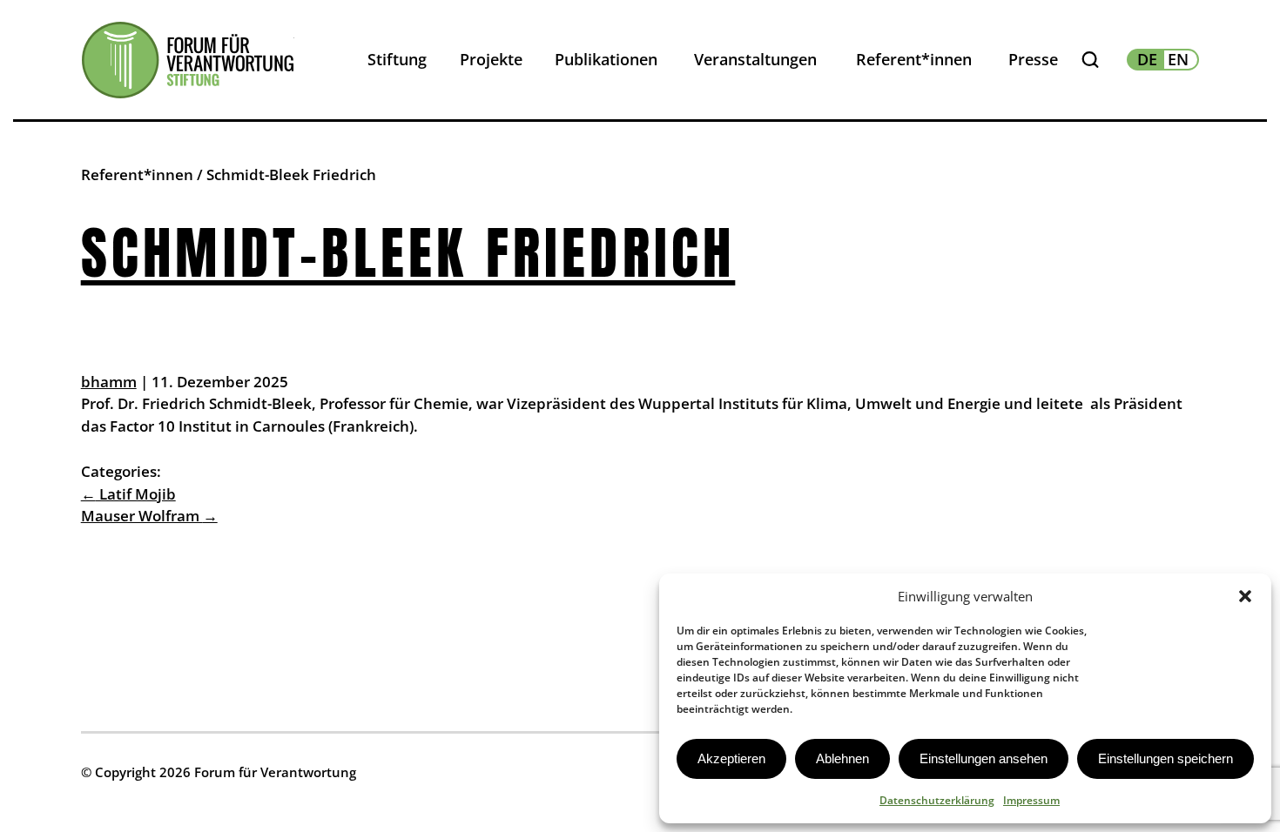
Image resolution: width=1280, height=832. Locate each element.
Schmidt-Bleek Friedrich (408, 253)
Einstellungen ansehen (984, 758)
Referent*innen (137, 174)
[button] (1245, 596)
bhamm (109, 382)
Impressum (1031, 800)
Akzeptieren (731, 758)
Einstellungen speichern (1165, 758)
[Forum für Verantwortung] (187, 60)
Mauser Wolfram (149, 516)
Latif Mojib (128, 494)
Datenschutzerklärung (936, 800)
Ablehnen (842, 758)
